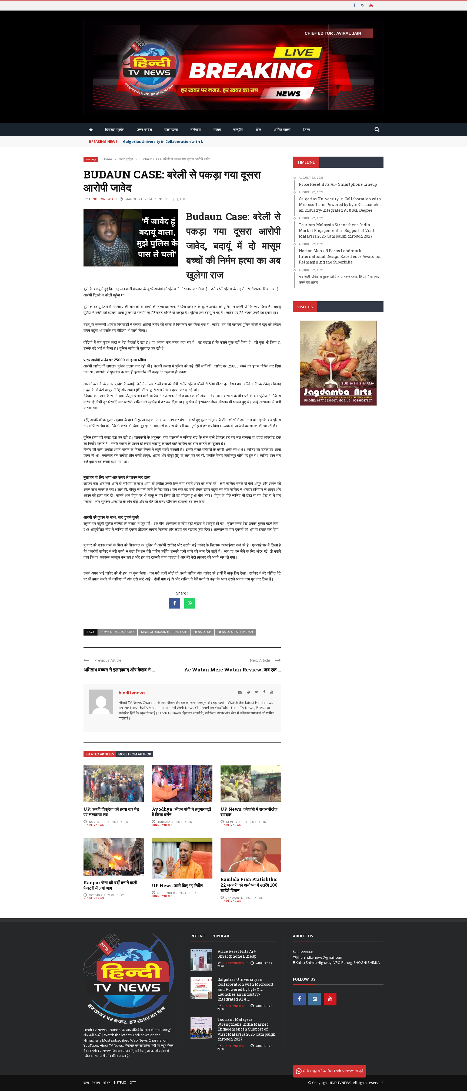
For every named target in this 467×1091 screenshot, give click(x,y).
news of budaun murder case (164, 632)
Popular (220, 935)
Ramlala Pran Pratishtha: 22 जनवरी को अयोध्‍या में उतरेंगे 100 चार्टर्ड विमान (249, 884)
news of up (202, 632)
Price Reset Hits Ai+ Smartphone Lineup (237, 954)
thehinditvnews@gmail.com (319, 957)
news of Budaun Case (117, 632)
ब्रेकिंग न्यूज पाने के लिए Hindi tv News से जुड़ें (332, 1070)
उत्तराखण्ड (171, 129)
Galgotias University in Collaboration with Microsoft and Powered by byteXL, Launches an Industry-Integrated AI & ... (245, 989)
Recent (198, 935)
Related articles (100, 754)
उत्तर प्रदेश (144, 129)
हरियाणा (196, 129)
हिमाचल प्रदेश (114, 129)
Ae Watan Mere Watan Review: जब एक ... (232, 669)
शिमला (96, 1082)
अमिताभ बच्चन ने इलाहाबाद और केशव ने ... (119, 669)
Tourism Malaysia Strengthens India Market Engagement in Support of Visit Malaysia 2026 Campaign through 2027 (247, 1029)
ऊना (86, 1082)
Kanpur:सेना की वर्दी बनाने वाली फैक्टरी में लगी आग (110, 885)
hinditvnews (101, 199)
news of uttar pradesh (235, 632)
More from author (134, 754)
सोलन (107, 1082)
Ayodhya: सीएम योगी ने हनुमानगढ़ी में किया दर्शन (181, 812)
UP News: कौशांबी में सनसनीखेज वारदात (249, 812)
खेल (258, 129)
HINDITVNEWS (340, 1082)
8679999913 (305, 952)
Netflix (120, 1082)
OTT (132, 1082)
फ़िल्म (306, 129)
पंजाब (217, 129)
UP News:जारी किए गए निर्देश (177, 885)
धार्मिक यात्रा (282, 129)
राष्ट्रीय (238, 129)
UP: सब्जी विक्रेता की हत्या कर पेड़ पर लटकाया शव (111, 812)
